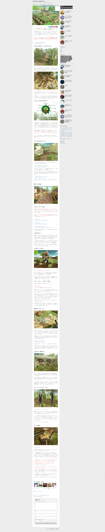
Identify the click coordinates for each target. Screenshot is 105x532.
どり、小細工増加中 (68, 30)
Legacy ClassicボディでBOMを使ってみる (68, 91)
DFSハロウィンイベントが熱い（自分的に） (45, 488)
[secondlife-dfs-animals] (46, 80)
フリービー (70, 59)
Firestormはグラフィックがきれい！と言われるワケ (68, 81)
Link (51, 4)
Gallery (48, 4)
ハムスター (65, 58)
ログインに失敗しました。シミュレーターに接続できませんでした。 (68, 17)
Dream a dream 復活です (68, 35)
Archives (61, 143)
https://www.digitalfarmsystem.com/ (38, 43)
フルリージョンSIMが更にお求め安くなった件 (42, 495)
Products (44, 4)
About (34, 4)
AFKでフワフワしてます (68, 100)
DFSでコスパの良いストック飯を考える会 (36, 488)
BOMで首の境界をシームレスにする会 (68, 26)
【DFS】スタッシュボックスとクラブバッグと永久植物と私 (69, 71)
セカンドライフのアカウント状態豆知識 (68, 21)
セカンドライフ (41, 491)
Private (61, 50)
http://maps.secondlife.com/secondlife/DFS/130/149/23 (40, 220)
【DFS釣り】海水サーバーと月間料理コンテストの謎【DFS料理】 (69, 120)
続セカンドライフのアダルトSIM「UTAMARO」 (68, 96)
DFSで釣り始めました (40, 488)
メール (36, 513)
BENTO (62, 58)
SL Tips (40, 4)
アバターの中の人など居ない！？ (64, 127)
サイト (36, 516)
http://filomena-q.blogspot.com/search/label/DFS (40, 177)
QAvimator (66, 85)
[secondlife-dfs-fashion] (46, 398)
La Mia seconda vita (38, 1)
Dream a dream (62, 57)
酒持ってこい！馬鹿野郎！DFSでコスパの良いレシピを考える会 (50, 488)
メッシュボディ (63, 59)
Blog (37, 4)
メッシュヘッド (70, 58)
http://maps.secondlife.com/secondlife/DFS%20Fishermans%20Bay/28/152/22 (43, 227)
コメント (36, 502)
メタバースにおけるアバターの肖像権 (68, 12)
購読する (62, 6)
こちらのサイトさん (44, 162)
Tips (37, 491)
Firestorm (66, 57)
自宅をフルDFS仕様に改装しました (54, 488)
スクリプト (70, 57)
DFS (38, 491)
